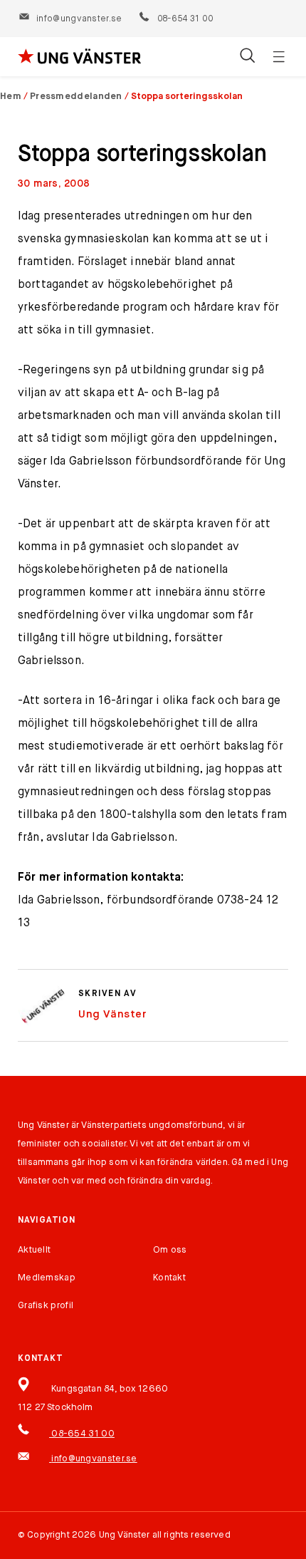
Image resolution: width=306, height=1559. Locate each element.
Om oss (170, 1250)
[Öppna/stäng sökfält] (247, 57)
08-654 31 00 (183, 19)
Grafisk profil (45, 1305)
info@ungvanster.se (79, 19)
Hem (10, 96)
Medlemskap (46, 1278)
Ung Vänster (112, 1014)
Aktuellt (34, 1250)
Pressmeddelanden (76, 96)
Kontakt (169, 1278)
